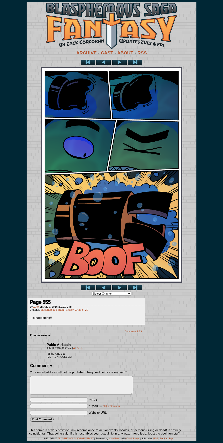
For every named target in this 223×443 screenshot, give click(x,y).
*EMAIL (104, 406)
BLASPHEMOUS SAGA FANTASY (76, 438)
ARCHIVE (86, 52)
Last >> (135, 62)
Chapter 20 (81, 309)
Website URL (98, 412)
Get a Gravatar (111, 406)
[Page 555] (111, 281)
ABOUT (125, 52)
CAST (107, 52)
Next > (119, 62)
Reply (80, 348)
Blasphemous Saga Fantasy (57, 309)
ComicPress (132, 438)
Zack (36, 306)
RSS (142, 52)
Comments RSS (133, 331)
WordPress (115, 438)
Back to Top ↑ (167, 438)
